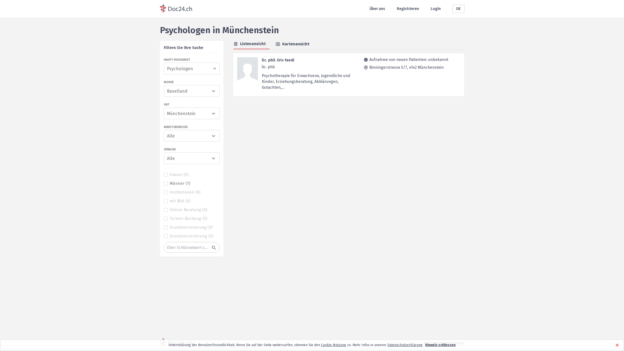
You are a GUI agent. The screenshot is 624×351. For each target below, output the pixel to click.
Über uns (377, 8)
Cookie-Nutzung (333, 345)
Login (436, 8)
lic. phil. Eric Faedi (278, 60)
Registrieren (408, 8)
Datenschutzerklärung (405, 345)
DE (458, 8)
